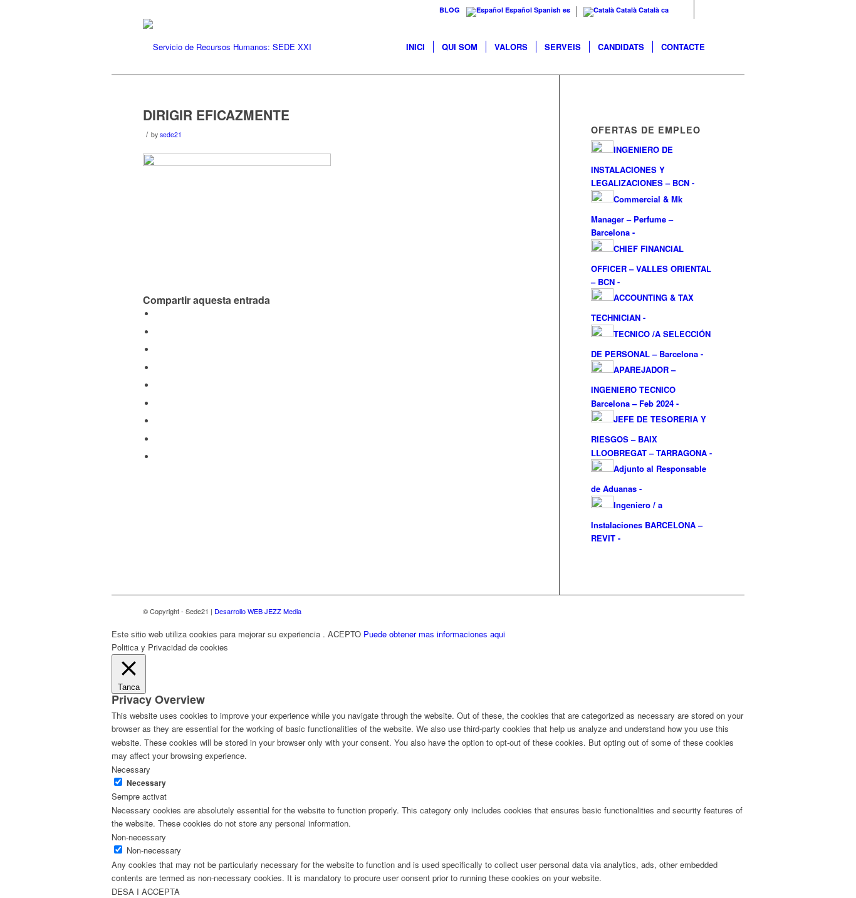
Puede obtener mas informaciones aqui (434, 634)
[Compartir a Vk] (158, 421)
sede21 (171, 134)
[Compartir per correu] (158, 456)
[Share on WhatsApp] (158, 349)
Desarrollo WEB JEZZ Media (257, 611)
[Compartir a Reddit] (158, 439)
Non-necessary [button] (139, 837)
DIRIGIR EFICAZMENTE (216, 114)
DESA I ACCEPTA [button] (146, 891)
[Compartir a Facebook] (158, 314)
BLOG (449, 9)
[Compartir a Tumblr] (158, 403)
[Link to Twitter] (685, 9)
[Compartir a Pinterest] (158, 367)
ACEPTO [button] (344, 634)
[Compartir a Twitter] (158, 332)
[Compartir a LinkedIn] (158, 385)
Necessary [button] (131, 769)
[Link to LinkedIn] (703, 9)
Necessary (146, 783)
